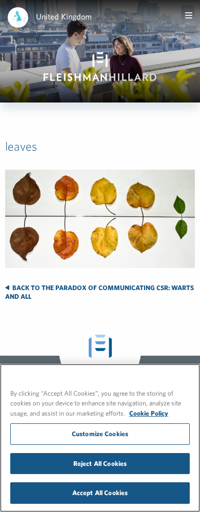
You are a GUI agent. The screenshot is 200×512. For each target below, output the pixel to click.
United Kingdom (64, 16)
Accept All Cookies (100, 493)
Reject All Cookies (100, 463)
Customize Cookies (100, 434)
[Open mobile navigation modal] (188, 15)
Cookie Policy (148, 413)
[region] (100, 438)
